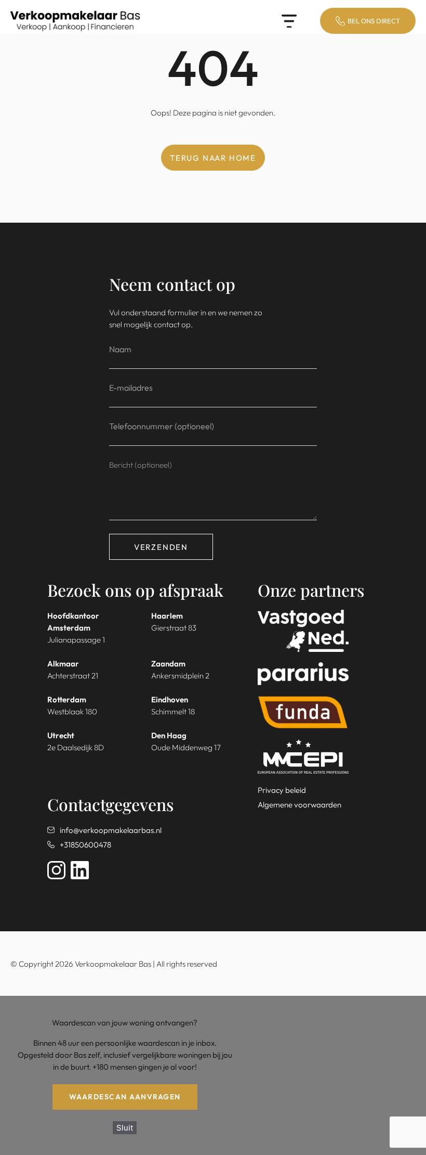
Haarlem (167, 616)
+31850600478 (85, 845)
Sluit (124, 1128)
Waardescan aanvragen (125, 1096)
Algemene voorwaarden (299, 805)
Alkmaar (63, 664)
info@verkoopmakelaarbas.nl (111, 830)
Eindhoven (169, 699)
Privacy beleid (282, 790)
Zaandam (168, 664)
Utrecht (60, 735)
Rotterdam (66, 699)
